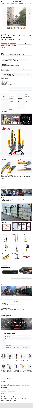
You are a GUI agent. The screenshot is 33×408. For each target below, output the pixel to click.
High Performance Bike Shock (11, 390)
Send (7, 347)
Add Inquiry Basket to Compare (16, 30)
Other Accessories (3, 381)
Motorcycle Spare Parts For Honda (22, 398)
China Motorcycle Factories (14, 394)
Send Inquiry (8, 43)
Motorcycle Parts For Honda (12, 398)
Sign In (2, 84)
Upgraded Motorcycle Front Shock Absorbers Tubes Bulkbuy (8, 400)
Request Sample (14, 45)
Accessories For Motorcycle (13, 396)
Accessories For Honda (21, 396)
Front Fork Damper (3, 390)
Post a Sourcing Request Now (24, 347)
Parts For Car (21, 394)
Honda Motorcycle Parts (4, 398)
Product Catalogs (12, 378)
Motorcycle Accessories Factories (5, 394)
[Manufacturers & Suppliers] (16, 1)
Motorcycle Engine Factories (4, 396)
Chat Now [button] (25, 43)
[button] (29, 89)
